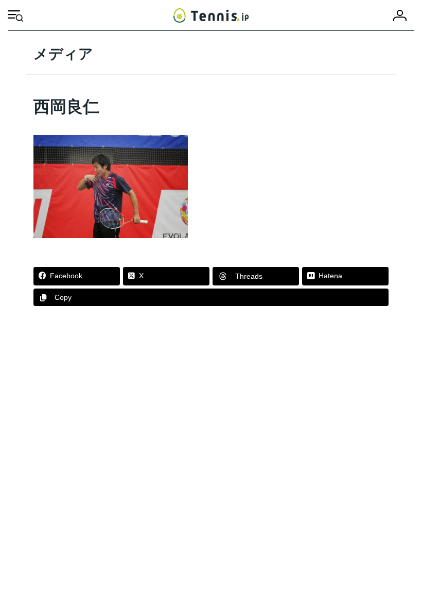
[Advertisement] (211, 404)
